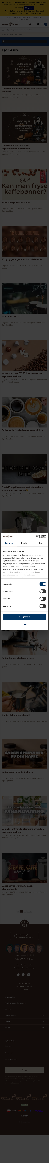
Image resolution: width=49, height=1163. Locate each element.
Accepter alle (24, 617)
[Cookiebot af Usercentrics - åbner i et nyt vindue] (35, 536)
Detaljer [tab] (24, 543)
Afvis (24, 625)
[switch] (42, 591)
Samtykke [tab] (9, 543)
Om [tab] (40, 543)
